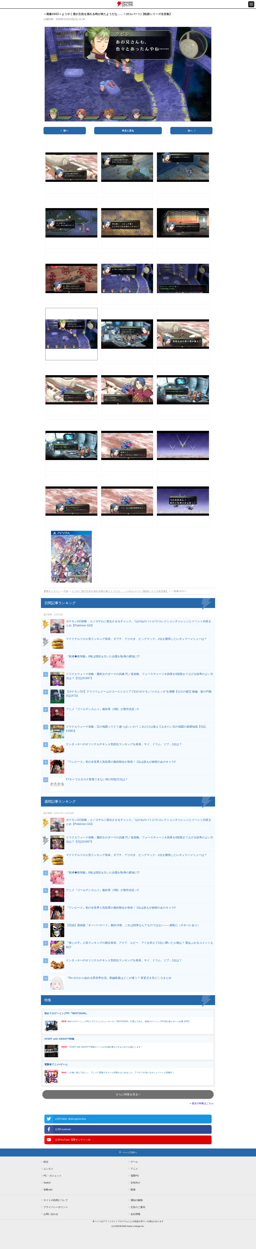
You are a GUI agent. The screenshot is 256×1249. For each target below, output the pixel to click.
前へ (65, 130)
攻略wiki (48, 1189)
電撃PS (135, 1175)
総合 (46, 1161)
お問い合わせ (51, 1214)
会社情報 (135, 1214)
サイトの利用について (56, 1200)
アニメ (134, 1168)
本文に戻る (128, 130)
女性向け (135, 1182)
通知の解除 (137, 1200)
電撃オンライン (52, 591)
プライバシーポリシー (56, 1207)
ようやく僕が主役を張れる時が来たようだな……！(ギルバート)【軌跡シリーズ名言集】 (119, 591)
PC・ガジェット (52, 1175)
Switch (47, 1182)
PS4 (66, 591)
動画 (133, 1189)
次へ (190, 130)
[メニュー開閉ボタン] (251, 4)
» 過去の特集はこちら (202, 1103)
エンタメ (48, 1168)
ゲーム (134, 1161)
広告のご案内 (138, 1207)
